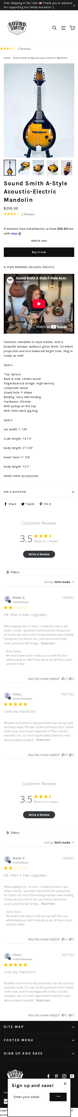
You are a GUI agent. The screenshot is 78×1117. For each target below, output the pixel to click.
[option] (39, 110)
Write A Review (39, 554)
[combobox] (59, 582)
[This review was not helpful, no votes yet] (70, 679)
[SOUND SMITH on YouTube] (72, 1076)
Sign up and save (23, 1053)
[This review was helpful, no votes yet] (63, 755)
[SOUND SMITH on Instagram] (64, 1076)
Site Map (14, 1027)
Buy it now (39, 252)
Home (7, 57)
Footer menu (18, 1040)
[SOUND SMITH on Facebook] (48, 1076)
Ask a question (15, 492)
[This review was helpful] (63, 679)
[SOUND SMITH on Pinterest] (56, 1076)
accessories (29, 476)
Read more (48, 643)
